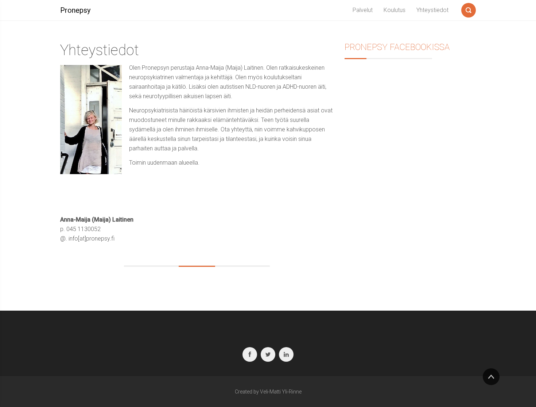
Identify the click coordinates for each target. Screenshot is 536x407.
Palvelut (363, 10)
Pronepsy (75, 10)
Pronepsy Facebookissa (397, 47)
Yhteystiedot (432, 10)
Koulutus (394, 10)
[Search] (468, 9)
